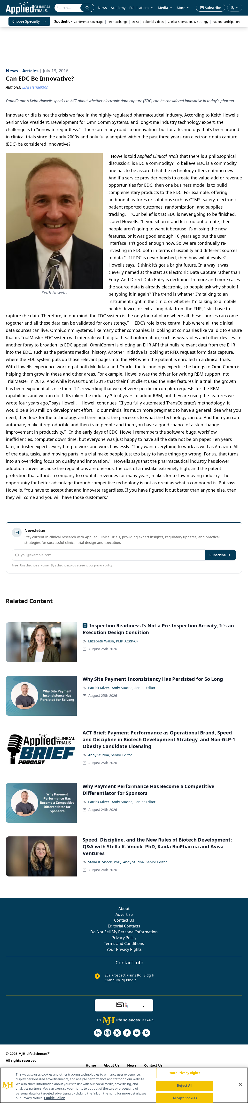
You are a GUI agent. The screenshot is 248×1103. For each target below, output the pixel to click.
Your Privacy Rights (124, 949)
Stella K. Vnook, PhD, (104, 862)
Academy (118, 7)
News (102, 7)
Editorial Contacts (124, 926)
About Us (111, 1065)
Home (91, 1065)
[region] (124, 1085)
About (124, 908)
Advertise (124, 914)
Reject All (184, 1085)
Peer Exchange (118, 22)
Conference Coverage (88, 22)
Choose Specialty (26, 21)
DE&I (135, 22)
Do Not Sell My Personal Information (124, 932)
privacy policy (103, 565)
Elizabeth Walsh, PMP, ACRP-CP (113, 641)
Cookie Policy (54, 1098)
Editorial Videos (153, 22)
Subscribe (217, 555)
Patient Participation (226, 22)
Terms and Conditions (124, 943)
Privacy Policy (124, 937)
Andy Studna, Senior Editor (133, 687)
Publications (139, 7)
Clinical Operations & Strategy (188, 22)
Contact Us (124, 920)
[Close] (240, 1084)
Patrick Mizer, (99, 687)
